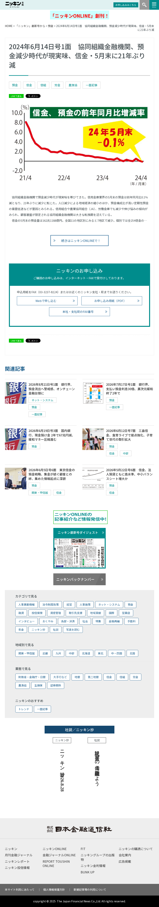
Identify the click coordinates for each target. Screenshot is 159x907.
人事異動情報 (26, 604)
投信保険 (37, 613)
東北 (100, 653)
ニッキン (11, 848)
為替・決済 (68, 621)
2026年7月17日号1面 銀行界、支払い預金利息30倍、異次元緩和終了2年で (129, 388)
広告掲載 (125, 861)
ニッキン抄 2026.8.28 (62, 769)
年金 (21, 629)
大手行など (60, 677)
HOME (9, 26)
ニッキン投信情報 (17, 867)
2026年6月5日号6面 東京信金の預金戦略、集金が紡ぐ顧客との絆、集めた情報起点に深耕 (52, 474)
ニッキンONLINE (55, 848)
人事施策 (85, 604)
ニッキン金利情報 (93, 865)
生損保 (38, 685)
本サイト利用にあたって (20, 889)
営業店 (126, 613)
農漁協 (73, 85)
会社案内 (125, 855)
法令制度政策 (50, 604)
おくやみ (47, 621)
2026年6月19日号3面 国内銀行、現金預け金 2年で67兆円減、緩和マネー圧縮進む (52, 435)
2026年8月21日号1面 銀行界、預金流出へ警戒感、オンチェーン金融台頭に (52, 388)
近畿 (45, 653)
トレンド (23, 709)
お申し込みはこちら (125, 4)
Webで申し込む (45, 301)
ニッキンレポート (17, 861)
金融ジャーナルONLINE (59, 855)
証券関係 (55, 685)
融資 (21, 613)
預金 (50, 26)
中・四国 (116, 653)
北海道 (86, 653)
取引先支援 (75, 613)
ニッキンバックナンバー (75, 579)
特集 (98, 621)
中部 (125, 453)
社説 (55, 629)
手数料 (131, 621)
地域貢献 (95, 613)
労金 (57, 85)
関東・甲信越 (40, 492)
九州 (58, 653)
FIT (83, 848)
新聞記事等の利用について (90, 889)
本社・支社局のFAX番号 (78, 312)
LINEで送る (16, 96)
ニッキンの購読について (136, 848)
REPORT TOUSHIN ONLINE (56, 863)
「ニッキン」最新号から (30, 26)
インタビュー (26, 621)
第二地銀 (93, 677)
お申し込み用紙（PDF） (110, 301)
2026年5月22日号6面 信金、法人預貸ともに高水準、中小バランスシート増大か (129, 474)
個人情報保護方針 (54, 889)
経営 (69, 604)
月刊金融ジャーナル (19, 855)
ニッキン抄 (38, 629)
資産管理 (55, 613)
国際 (111, 613)
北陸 (132, 653)
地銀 (77, 677)
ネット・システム (42, 400)
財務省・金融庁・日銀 (32, 677)
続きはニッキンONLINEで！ (81, 240)
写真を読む (73, 629)
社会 (85, 621)
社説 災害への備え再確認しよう (97, 765)
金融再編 (114, 621)
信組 (43, 85)
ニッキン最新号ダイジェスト (78, 532)
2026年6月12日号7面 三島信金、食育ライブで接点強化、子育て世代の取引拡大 (129, 435)
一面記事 (91, 85)
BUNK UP (87, 872)
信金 (29, 85)
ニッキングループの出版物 (98, 857)
